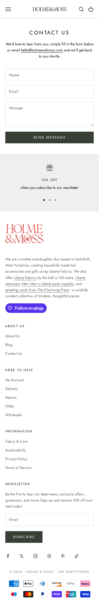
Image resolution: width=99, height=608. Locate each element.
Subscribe (24, 536)
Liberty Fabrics (25, 277)
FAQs (9, 406)
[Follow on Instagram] (35, 556)
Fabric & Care (16, 441)
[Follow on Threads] (49, 556)
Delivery (11, 388)
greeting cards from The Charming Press (37, 289)
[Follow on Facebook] (8, 556)
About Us (12, 336)
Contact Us (13, 353)
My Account (14, 380)
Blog (8, 344)
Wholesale (13, 415)
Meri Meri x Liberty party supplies (48, 283)
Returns (11, 397)
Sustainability (15, 450)
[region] (49, 178)
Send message (49, 137)
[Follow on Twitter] (21, 556)
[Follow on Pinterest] (62, 556)
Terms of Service (18, 467)
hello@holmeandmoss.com (42, 50)
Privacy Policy (16, 458)
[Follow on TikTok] (76, 556)
